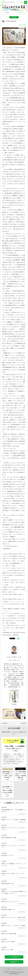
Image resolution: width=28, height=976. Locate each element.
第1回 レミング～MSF (7, 949)
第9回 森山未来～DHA (7, 883)
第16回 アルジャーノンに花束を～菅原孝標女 (13, 819)
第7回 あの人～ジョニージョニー (10, 901)
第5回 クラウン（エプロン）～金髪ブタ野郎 (13, 917)
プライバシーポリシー (17, 969)
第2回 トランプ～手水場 (8, 941)
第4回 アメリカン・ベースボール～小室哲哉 (13, 925)
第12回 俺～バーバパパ (7, 855)
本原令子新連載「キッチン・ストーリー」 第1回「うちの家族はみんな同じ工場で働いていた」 (7, 790)
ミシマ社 (7, 969)
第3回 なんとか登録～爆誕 (8, 933)
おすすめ (7, 12)
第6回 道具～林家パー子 (8, 909)
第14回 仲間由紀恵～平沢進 (8, 837)
